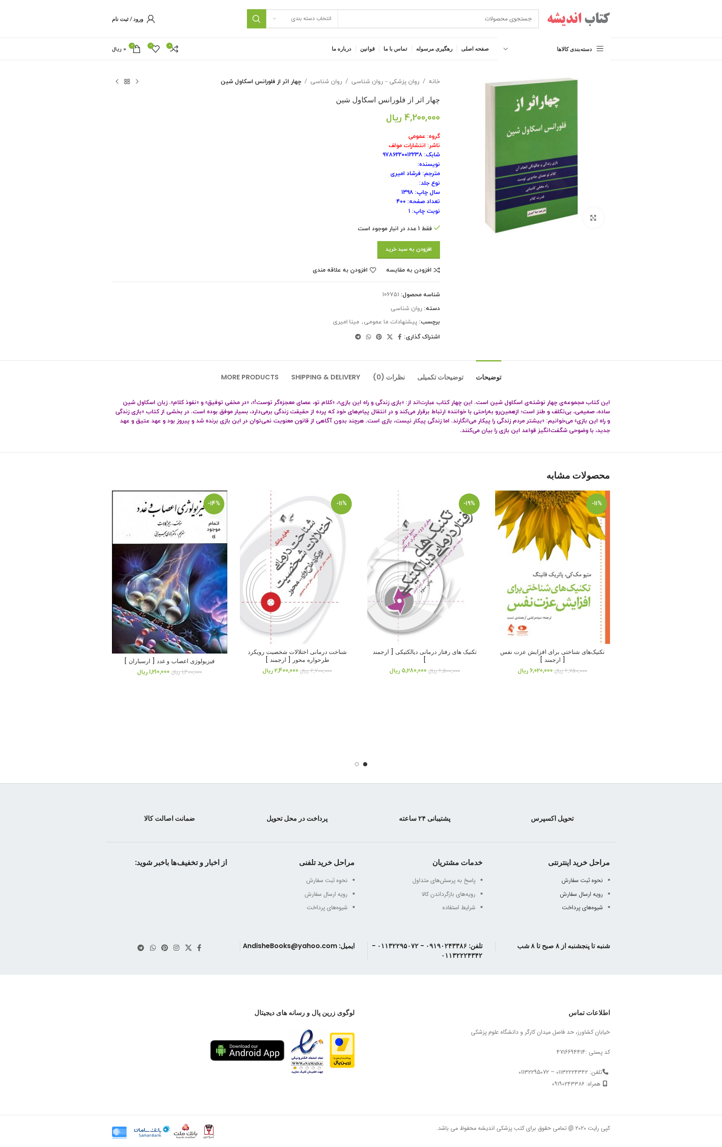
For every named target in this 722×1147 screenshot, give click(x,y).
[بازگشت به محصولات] (127, 82)
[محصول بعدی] (117, 82)
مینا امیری (346, 322)
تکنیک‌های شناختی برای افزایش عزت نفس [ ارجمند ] (552, 656)
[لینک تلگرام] (358, 337)
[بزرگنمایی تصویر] (593, 217)
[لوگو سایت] (578, 18)
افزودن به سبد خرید (409, 249)
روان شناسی (326, 82)
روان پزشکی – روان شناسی (385, 82)
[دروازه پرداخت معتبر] (342, 1050)
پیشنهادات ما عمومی (390, 322)
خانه (434, 82)
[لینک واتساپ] (369, 337)
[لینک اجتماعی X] (389, 337)
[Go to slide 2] (357, 764)
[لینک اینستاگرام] (176, 948)
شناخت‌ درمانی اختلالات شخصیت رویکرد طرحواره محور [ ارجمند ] (297, 656)
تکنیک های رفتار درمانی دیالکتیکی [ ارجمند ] (425, 656)
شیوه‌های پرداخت (582, 907)
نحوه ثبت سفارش (582, 880)
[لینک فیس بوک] (399, 337)
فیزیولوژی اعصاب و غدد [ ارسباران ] (169, 661)
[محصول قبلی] (137, 82)
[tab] (488, 373)
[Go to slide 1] (365, 764)
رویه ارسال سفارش (581, 894)
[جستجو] (256, 18)
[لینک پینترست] (379, 337)
